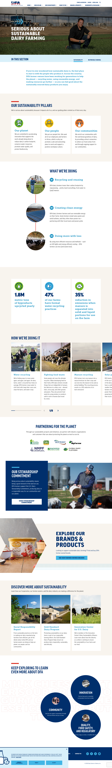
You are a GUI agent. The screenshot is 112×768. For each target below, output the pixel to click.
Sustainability (78, 60)
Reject (36, 762)
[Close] (66, 749)
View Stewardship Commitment (26, 501)
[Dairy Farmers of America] (17, 4)
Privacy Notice (18, 757)
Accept (54, 762)
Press (68, 753)
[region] (34, 758)
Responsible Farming (94, 60)
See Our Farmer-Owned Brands (71, 558)
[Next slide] (58, 410)
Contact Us (78, 753)
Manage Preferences (19, 763)
